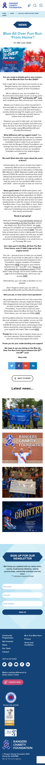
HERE (31, 229)
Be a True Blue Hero (33, 635)
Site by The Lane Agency (11, 759)
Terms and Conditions (29, 643)
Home (4, 13)
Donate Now (29, 5)
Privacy (27, 639)
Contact (5, 652)
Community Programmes (7, 636)
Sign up (22, 612)
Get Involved (7, 641)
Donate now (15, 682)
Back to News (24, 378)
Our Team (6, 648)
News (12, 13)
